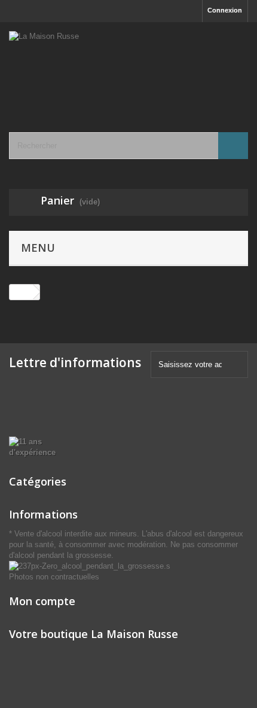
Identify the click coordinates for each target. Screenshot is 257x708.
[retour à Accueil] (21, 292)
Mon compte (42, 601)
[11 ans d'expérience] (43, 446)
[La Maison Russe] (128, 66)
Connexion (224, 10)
